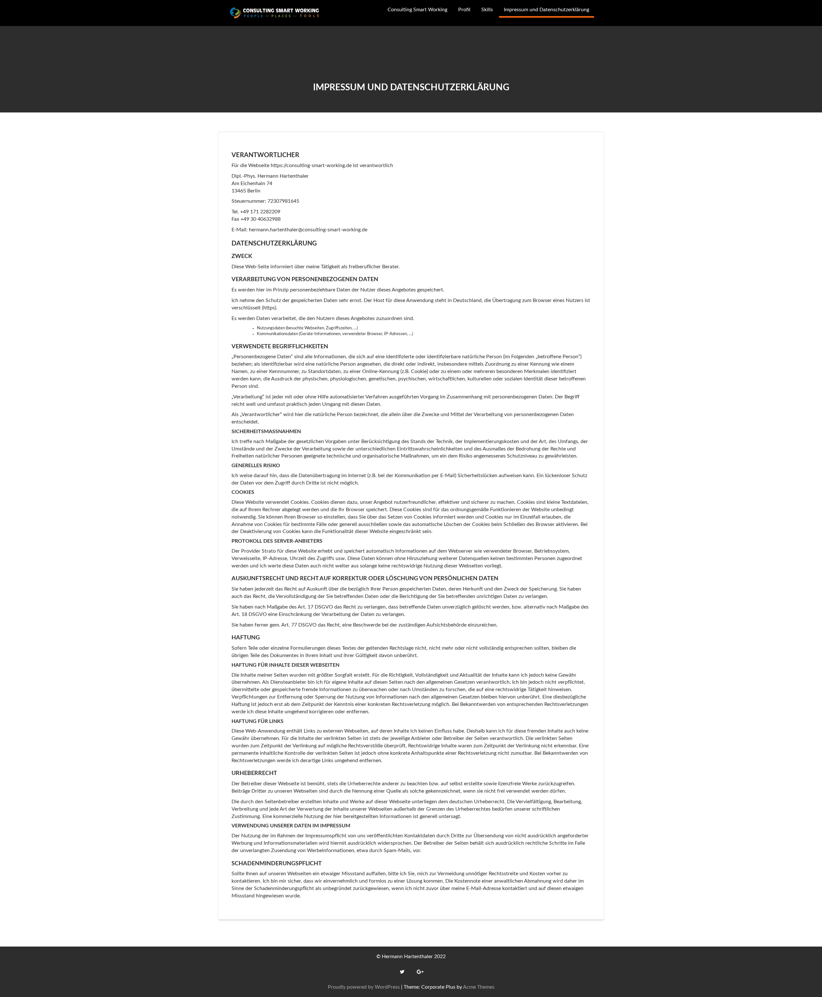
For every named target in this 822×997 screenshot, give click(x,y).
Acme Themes (478, 987)
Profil (464, 9)
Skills (487, 9)
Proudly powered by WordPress (364, 987)
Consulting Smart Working (417, 9)
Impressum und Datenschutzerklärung (546, 9)
